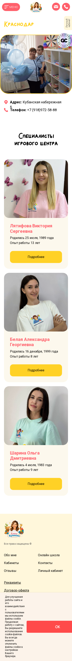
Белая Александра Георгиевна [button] (30, 342)
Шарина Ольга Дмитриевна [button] (25, 455)
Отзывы (10, 571)
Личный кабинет (50, 571)
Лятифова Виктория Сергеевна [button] (31, 228)
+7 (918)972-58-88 (33, 110)
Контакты (45, 563)
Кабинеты (11, 563)
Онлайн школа (49, 555)
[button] (12, 582)
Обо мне (10, 555)
